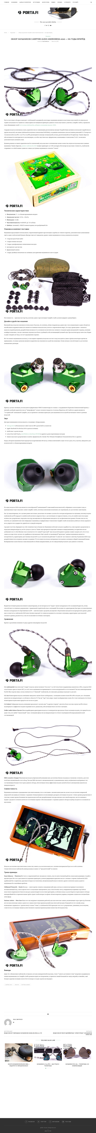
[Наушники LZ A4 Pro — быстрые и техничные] (48, 1052)
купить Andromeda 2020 (29, 146)
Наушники (14, 2)
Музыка (60, 2)
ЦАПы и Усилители (25, 2)
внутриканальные (26, 984)
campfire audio (8, 984)
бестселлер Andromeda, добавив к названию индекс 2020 (37, 125)
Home (5, 32)
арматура (17, 984)
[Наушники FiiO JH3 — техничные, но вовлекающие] (77, 1052)
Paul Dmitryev (45, 41)
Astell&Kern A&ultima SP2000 (30, 434)
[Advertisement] (48, 54)
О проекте (67, 2)
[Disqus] (48, 1092)
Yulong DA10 (11, 426)
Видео (53, 2)
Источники (36, 2)
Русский (75, 2)
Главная (6, 2)
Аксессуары (45, 2)
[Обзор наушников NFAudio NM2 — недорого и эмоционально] (19, 1052)
